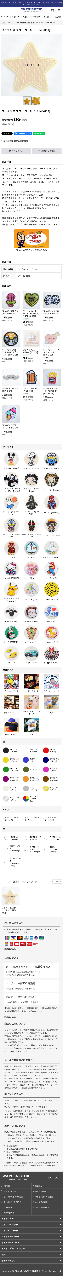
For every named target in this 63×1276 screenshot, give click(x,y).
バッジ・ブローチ (9, 1230)
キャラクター (7, 1218)
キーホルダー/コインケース (14, 1248)
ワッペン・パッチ (9, 1224)
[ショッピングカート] (52, 10)
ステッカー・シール (10, 1236)
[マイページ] (59, 10)
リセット (57, 881)
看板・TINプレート (10, 1242)
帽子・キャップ (8, 1260)
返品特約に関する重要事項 (15, 140)
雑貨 (3, 1254)
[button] (3, 10)
